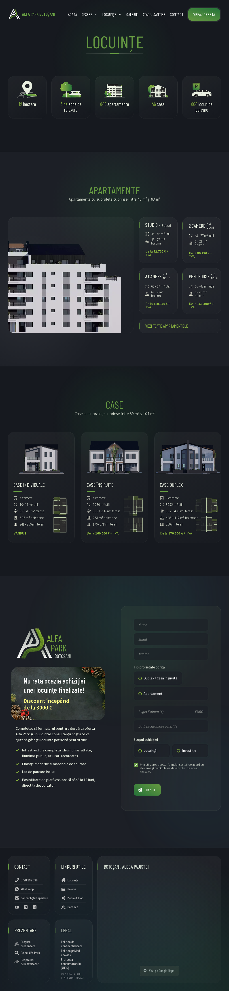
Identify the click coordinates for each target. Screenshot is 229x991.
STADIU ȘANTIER (153, 14)
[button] (89, 14)
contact (177, 14)
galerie (132, 14)
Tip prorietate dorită (149, 667)
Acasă (72, 14)
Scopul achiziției (146, 739)
